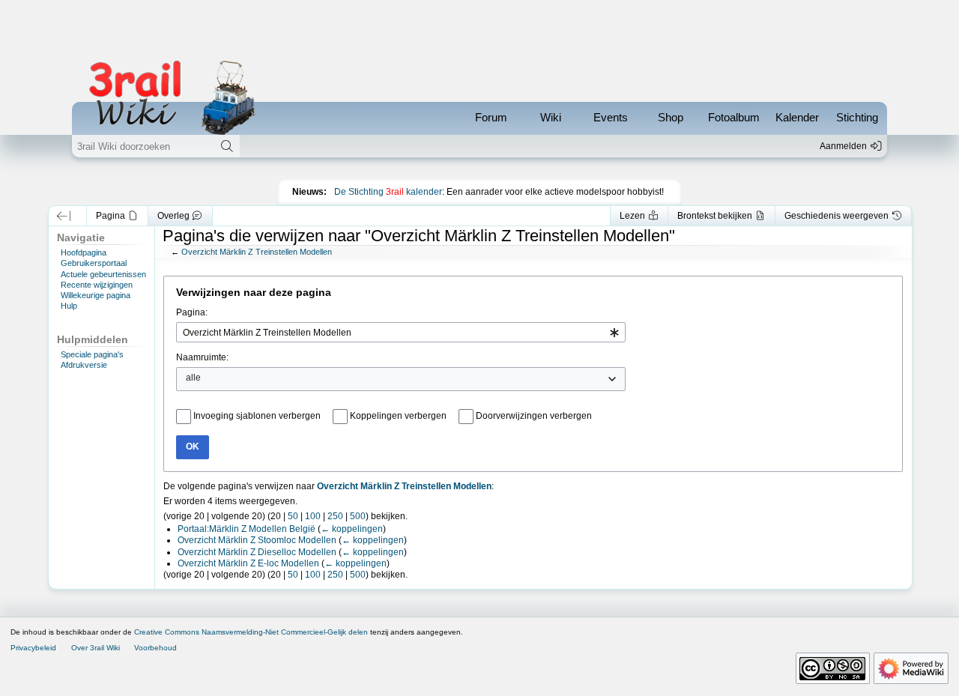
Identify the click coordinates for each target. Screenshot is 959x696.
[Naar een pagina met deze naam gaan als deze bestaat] (226, 146)
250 (335, 516)
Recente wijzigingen (97, 284)
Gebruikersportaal (94, 262)
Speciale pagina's (92, 354)
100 (313, 516)
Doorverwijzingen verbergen (534, 416)
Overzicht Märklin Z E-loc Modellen (248, 563)
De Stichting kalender (388, 192)
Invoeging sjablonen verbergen (257, 416)
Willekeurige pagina (95, 295)
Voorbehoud (155, 648)
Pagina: (192, 312)
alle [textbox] (193, 377)
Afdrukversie (84, 364)
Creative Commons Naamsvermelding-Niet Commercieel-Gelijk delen (251, 632)
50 (293, 516)
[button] (64, 216)
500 (358, 516)
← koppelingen (352, 529)
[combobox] (401, 332)
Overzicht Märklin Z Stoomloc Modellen (257, 540)
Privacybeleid (33, 648)
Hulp (69, 305)
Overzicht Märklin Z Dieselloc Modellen (257, 552)
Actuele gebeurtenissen (103, 274)
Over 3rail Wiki (95, 648)
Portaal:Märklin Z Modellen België (246, 529)
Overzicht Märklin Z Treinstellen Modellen (256, 251)
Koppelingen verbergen (398, 416)
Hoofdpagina (83, 252)
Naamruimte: (202, 357)
